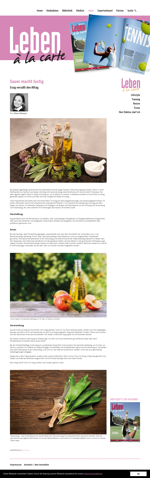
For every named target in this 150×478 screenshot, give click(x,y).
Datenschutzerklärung (93, 474)
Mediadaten (52, 10)
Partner (120, 10)
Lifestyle (26, 450)
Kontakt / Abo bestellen (36, 464)
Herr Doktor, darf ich (129, 112)
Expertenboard (105, 10)
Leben (91, 10)
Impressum (16, 464)
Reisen (136, 103)
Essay (137, 108)
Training (136, 99)
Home (40, 10)
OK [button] (138, 474)
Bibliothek (67, 10)
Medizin (80, 10)
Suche (131, 10)
